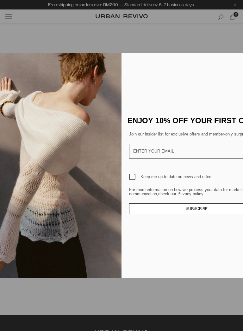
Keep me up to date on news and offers (176, 176)
